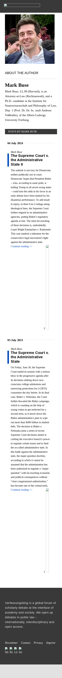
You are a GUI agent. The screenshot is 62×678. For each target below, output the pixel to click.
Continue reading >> (21, 246)
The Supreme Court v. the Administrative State (30, 357)
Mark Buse (16, 152)
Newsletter (11, 642)
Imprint (50, 642)
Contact (25, 642)
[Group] (22, 4)
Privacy (38, 642)
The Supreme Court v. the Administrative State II (30, 160)
